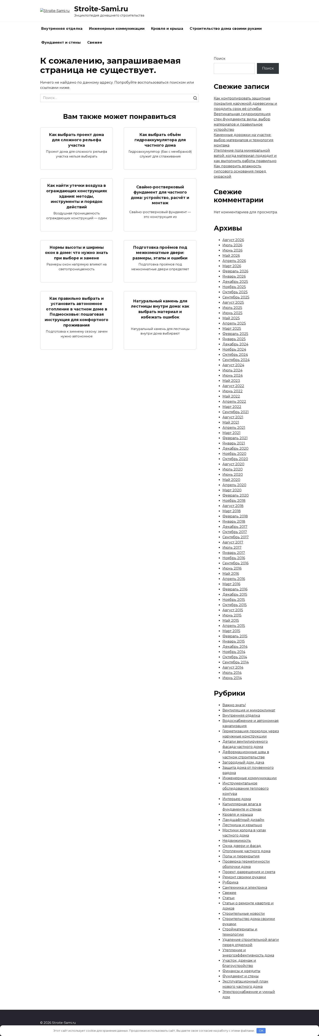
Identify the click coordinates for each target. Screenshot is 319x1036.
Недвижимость (236, 841)
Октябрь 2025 (235, 292)
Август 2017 (232, 542)
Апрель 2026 (234, 261)
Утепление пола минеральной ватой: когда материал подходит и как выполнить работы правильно (245, 155)
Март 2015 (231, 631)
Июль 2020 (232, 469)
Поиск (219, 58)
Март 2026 (231, 266)
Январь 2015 (233, 641)
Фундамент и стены (61, 42)
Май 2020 (231, 480)
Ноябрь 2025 (234, 287)
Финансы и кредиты (241, 971)
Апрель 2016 (233, 579)
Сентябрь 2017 (235, 537)
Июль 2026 (232, 245)
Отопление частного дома (246, 851)
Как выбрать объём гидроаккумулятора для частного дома (160, 139)
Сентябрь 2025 (235, 297)
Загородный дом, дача (243, 762)
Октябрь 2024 (235, 355)
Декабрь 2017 (234, 527)
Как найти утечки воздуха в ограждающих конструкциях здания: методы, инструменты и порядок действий (76, 196)
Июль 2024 (232, 370)
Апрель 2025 (234, 323)
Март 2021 (231, 433)
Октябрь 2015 (234, 605)
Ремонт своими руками (244, 877)
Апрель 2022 (234, 401)
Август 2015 (232, 610)
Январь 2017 (233, 553)
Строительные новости (243, 914)
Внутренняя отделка (61, 29)
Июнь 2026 (232, 250)
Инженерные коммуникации (117, 29)
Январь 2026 (234, 276)
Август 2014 (232, 667)
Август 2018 (232, 506)
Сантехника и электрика (244, 887)
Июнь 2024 (232, 375)
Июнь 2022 (232, 391)
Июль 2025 (232, 308)
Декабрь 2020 (235, 448)
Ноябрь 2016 (233, 558)
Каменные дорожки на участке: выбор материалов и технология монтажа (243, 140)
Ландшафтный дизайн (243, 820)
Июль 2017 (232, 547)
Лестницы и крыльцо (242, 825)
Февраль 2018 (235, 516)
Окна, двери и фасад (241, 846)
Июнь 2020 (232, 474)
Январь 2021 (233, 443)
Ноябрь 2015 (233, 600)
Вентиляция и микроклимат (248, 710)
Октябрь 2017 (234, 532)
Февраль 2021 (235, 438)
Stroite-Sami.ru (101, 9)
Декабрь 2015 (234, 594)
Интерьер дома (236, 799)
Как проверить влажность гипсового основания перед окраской (240, 171)
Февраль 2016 (234, 589)
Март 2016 (231, 584)
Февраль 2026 (235, 271)
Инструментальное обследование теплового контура (245, 788)
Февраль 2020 (235, 495)
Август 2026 (233, 240)
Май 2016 (230, 574)
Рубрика (230, 882)
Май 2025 (231, 318)
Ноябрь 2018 (233, 501)
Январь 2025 (234, 339)
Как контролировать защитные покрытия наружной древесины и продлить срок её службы (245, 103)
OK (261, 1030)
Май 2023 (231, 381)
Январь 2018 (233, 521)
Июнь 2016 (232, 568)
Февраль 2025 (235, 334)
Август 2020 (233, 464)
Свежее (94, 42)
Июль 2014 (232, 673)
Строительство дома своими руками (226, 29)
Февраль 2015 (234, 636)
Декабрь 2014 (234, 647)
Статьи (228, 898)
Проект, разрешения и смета (248, 872)
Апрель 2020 (234, 485)
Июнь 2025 (232, 313)
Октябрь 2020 (235, 459)
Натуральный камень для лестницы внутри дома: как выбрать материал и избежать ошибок (160, 309)
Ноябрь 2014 (233, 652)
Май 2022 (231, 396)
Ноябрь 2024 (234, 349)
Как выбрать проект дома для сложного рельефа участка (76, 139)
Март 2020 (232, 490)
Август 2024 (233, 365)
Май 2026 (231, 256)
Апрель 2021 (233, 428)
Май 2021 (230, 422)
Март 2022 (231, 407)
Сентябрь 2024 (236, 360)
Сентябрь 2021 (235, 412)
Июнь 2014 (232, 678)
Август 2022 (233, 386)
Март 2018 (231, 511)
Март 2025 (231, 329)
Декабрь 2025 (235, 282)
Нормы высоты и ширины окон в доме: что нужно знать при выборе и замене (76, 252)
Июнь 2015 (232, 615)
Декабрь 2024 (235, 344)
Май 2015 (230, 620)
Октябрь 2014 (234, 657)
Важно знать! (234, 705)
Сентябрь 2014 (235, 662)
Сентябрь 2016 (235, 563)
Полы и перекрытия (241, 856)
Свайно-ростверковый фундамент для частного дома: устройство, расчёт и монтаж (160, 194)
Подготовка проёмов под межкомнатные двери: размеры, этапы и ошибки (160, 252)
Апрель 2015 (233, 626)
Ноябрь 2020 (234, 454)
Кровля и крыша (167, 29)
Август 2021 (232, 417)
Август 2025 (233, 302)
